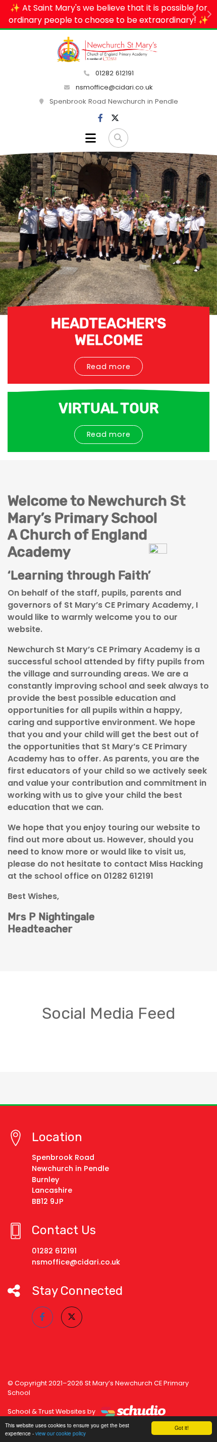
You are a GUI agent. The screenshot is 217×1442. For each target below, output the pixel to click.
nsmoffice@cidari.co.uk (114, 87)
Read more (109, 367)
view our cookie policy (60, 1433)
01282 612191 (113, 73)
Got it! (182, 1427)
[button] (195, 14)
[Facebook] (100, 118)
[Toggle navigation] (90, 138)
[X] (115, 118)
